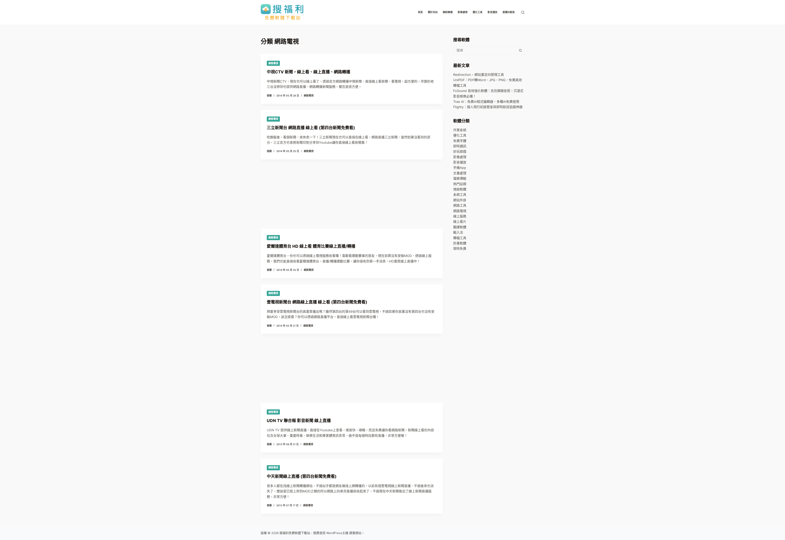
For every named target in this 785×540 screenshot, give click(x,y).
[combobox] (484, 50)
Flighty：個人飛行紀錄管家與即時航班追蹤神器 (488, 107)
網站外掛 (459, 200)
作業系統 (459, 130)
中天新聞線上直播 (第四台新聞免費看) (301, 476)
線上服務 (459, 216)
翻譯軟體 (459, 227)
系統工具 (459, 195)
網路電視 (273, 63)
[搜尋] (522, 12)
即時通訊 (459, 146)
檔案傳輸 (459, 178)
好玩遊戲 (459, 151)
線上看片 (459, 222)
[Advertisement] (352, 226)
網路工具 (459, 205)
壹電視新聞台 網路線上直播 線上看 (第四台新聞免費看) (317, 302)
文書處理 (459, 173)
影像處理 (463, 12)
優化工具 (477, 12)
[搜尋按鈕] (520, 50)
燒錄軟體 (459, 189)
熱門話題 (459, 184)
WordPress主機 (337, 533)
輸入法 (458, 232)
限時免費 (459, 248)
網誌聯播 (448, 12)
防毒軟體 (459, 243)
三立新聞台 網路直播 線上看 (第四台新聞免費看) (311, 127)
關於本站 (433, 12)
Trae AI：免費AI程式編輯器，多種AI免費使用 (486, 102)
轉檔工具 (459, 238)
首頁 (420, 12)
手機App (459, 168)
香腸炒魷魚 (508, 12)
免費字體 (459, 141)
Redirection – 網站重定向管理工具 (478, 75)
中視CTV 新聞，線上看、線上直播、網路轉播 (308, 71)
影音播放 (492, 12)
